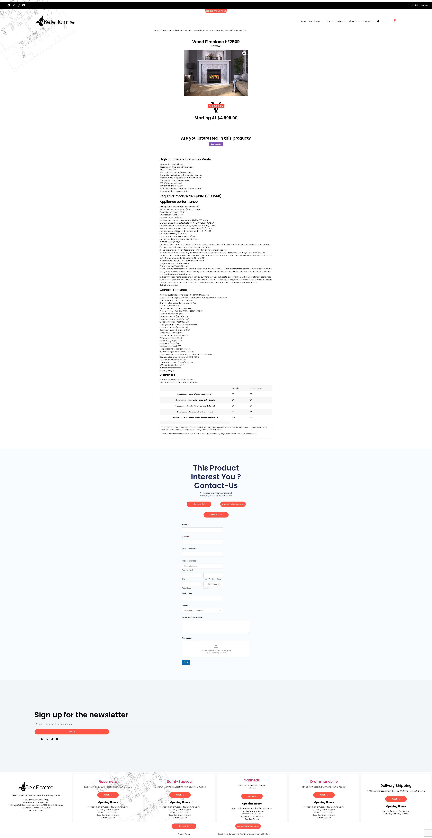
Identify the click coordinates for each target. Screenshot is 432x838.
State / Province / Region (213, 579)
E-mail (185, 537)
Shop (328, 21)
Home (303, 21)
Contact (366, 21)
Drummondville (324, 781)
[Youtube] (23, 5)
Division (186, 605)
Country (206, 588)
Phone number (189, 549)
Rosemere (108, 781)
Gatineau (252, 780)
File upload (186, 638)
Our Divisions (314, 21)
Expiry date (187, 593)
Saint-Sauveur (180, 781)
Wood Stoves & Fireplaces (196, 30)
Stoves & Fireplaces (174, 30)
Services (339, 21)
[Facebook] (8, 5)
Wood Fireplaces (217, 30)
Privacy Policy (184, 834)
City (183, 579)
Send (186, 662)
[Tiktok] (18, 5)
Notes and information (192, 617)
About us (353, 21)
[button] (244, 53)
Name (185, 525)
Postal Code (186, 588)
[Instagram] (13, 5)
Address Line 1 (187, 570)
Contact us (215, 144)
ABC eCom (265, 834)
